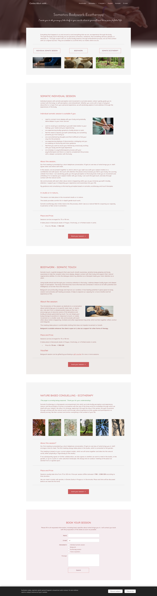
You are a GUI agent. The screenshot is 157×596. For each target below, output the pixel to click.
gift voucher (78, 354)
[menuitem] (82, 3)
